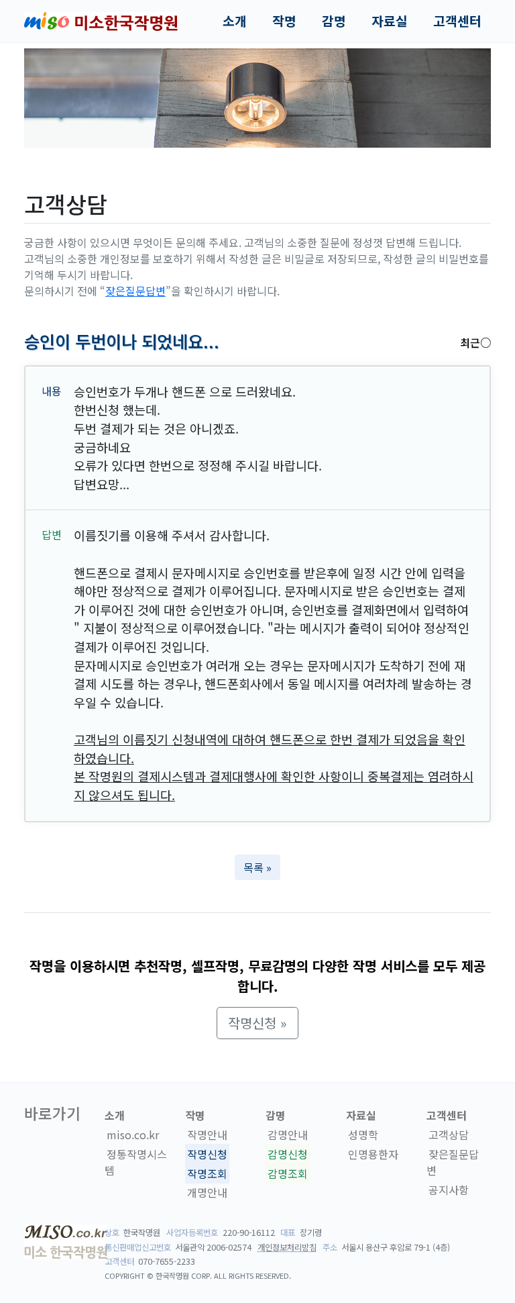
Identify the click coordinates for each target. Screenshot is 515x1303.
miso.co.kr (133, 1134)
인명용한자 (373, 1154)
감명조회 (288, 1173)
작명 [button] (284, 20)
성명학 (363, 1134)
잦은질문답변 (135, 291)
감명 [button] (334, 20)
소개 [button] (235, 20)
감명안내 (288, 1134)
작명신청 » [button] (257, 1022)
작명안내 (207, 1134)
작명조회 (207, 1173)
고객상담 (448, 1134)
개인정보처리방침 (287, 1247)
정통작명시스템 (136, 1162)
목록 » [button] (257, 867)
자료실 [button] (389, 20)
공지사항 (448, 1189)
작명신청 (207, 1154)
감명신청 (288, 1154)
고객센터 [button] (457, 20)
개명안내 (207, 1193)
